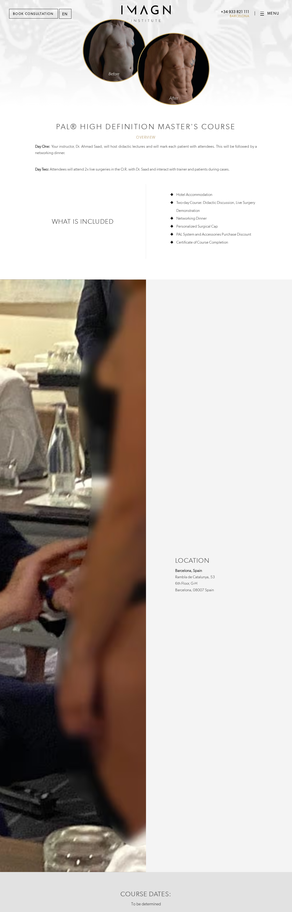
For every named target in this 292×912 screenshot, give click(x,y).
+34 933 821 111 (235, 12)
